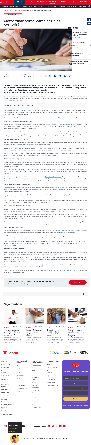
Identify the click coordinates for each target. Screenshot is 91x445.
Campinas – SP (21, 395)
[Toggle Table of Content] (83, 105)
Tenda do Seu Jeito (52, 385)
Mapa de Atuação (6, 389)
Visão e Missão (5, 376)
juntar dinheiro (20, 148)
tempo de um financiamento (66, 232)
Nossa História (5, 364)
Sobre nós (4, 361)
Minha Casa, (63, 2)
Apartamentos (42, 2)
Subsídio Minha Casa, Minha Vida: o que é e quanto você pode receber (78, 34)
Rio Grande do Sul (22, 388)
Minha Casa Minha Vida (74, 37)
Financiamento (36, 374)
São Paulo (19, 391)
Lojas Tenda (35, 401)
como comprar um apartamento (71, 270)
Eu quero (77, 282)
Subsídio (34, 382)
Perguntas (83, 2)
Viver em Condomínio (74, 47)
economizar (61, 189)
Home (31, 2)
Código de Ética (5, 392)
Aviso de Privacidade (82, 405)
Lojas (73, 2)
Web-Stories (5, 411)
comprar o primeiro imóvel (22, 110)
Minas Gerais (20, 375)
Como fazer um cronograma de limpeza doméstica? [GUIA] (78, 63)
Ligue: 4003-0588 (37, 407)
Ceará (18, 369)
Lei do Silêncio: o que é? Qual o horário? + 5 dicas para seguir (77, 44)
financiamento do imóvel (53, 177)
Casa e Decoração (73, 66)
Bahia (18, 365)
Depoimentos (5, 367)
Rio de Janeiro (21, 385)
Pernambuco (20, 382)
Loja (21, 2)
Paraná (19, 378)
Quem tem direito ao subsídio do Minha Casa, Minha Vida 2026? (77, 53)
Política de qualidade (7, 404)
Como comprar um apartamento (37, 361)
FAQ (33, 404)
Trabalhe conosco (52, 367)
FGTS (33, 370)
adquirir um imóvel (66, 124)
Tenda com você (51, 379)
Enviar (75, 399)
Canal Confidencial (6, 396)
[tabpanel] (13, 325)
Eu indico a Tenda (52, 382)
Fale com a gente (53, 361)
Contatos (50, 364)
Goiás (18, 372)
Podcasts (4, 407)
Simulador (52, 2)
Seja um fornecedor (52, 376)
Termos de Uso (71, 405)
